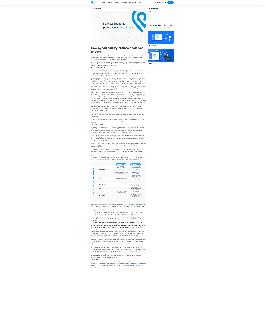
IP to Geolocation (95, 107)
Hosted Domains (124, 92)
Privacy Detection (96, 232)
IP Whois (120, 99)
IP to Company (119, 80)
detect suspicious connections (101, 251)
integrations (128, 254)
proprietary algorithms (100, 139)
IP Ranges (136, 88)
